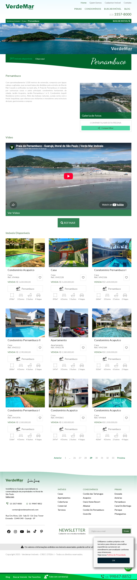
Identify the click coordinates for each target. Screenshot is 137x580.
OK (113, 560)
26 (74, 457)
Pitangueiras (120, 514)
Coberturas (63, 502)
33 (113, 457)
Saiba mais (10, 497)
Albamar (86, 506)
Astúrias (118, 498)
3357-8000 (16, 503)
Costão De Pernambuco (93, 510)
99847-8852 (35, 503)
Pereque (118, 510)
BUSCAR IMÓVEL (120, 21)
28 (85, 457)
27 (80, 457)
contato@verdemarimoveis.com (25, 509)
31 (102, 457)
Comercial (62, 506)
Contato (127, 2)
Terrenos (62, 510)
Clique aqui (40, 59)
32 (107, 457)
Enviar (126, 531)
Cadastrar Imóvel (113, 2)
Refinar (69, 222)
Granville (87, 514)
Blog (127, 8)
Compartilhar (107, 128)
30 (96, 457)
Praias (78, 8)
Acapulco (87, 498)
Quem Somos (96, 2)
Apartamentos (64, 498)
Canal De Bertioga (123, 506)
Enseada (118, 494)
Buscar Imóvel (112, 8)
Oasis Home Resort (91, 502)
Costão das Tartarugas (93, 494)
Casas (60, 494)
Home (83, 2)
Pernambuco (120, 502)
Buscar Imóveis (20, 577)
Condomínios (93, 8)
